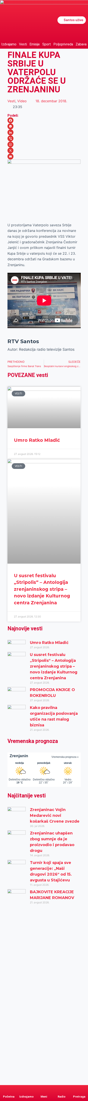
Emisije (34, 44)
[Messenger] (44, 126)
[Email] (44, 157)
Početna (9, 1096)
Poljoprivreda (63, 44)
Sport (46, 44)
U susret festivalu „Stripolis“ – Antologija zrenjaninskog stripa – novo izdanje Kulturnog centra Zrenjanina (42, 589)
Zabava (81, 44)
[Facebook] (44, 120)
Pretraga (79, 1096)
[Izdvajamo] (26, 1089)
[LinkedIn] (44, 132)
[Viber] (44, 138)
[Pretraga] (79, 1089)
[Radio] (61, 1089)
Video (22, 101)
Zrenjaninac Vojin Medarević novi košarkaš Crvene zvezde (54, 815)
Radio (61, 1096)
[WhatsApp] (44, 144)
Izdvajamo (8, 44)
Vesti (23, 44)
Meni (44, 1096)
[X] (44, 150)
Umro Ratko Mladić (37, 440)
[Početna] (9, 1089)
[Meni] (44, 1089)
